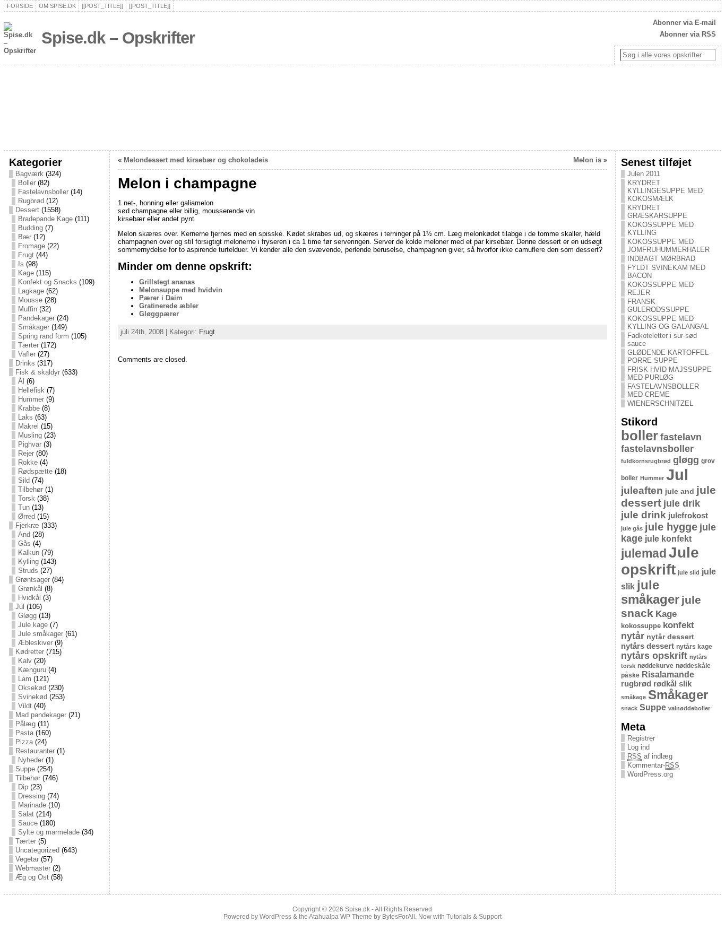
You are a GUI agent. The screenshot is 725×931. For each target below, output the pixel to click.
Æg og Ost (32, 877)
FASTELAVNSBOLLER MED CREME (663, 390)
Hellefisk (31, 390)
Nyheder (31, 760)
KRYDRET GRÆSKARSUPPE (657, 212)
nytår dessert (670, 636)
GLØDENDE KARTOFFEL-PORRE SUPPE (669, 356)
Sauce (28, 823)
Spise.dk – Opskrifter (118, 38)
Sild (24, 480)
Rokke (28, 462)
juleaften (642, 490)
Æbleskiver (35, 643)
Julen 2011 (643, 174)
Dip (23, 787)
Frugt (26, 255)
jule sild (689, 572)
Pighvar (29, 444)
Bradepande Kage (45, 219)
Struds (28, 571)
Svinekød (32, 697)
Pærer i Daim (161, 298)
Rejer (26, 453)
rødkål (665, 684)
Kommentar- (653, 765)
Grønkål (30, 589)
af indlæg (649, 756)
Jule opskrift (660, 561)
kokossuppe (641, 626)
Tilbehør (30, 489)
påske (630, 675)
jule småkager (650, 592)
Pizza (24, 742)
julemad (644, 553)
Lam (24, 679)
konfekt (678, 625)
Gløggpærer (159, 314)
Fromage (31, 246)
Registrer (641, 738)
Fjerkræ (27, 525)
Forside (20, 6)
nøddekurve (655, 665)
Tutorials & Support (474, 916)
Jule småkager (40, 634)
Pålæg (25, 724)
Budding (30, 228)
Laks (25, 417)
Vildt (25, 706)
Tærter (28, 345)
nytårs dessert (647, 646)
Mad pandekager (40, 715)
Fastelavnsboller (43, 192)
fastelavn (681, 437)
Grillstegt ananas (167, 282)
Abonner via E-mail (684, 23)
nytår (632, 636)
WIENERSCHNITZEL (660, 403)
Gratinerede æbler (168, 306)
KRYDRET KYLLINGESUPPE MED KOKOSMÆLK (665, 191)
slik (685, 684)
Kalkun (28, 552)
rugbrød (636, 684)
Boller (27, 183)
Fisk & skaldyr (37, 372)
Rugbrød (31, 201)
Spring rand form (43, 336)
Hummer (31, 399)
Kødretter (29, 652)
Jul (19, 607)
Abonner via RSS (688, 34)
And (24, 534)
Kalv (25, 661)
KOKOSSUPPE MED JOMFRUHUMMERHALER (668, 246)
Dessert (27, 210)
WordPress (275, 916)
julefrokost (688, 515)
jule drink (643, 514)
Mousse (30, 300)
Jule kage (33, 625)
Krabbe (29, 408)
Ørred (26, 516)
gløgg (686, 460)
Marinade (32, 805)
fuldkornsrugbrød (646, 461)
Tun (24, 507)
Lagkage (31, 291)
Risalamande (668, 674)
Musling (30, 435)
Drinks (25, 363)
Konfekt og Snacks (47, 282)
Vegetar (27, 859)
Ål (21, 381)
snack (629, 708)
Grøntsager (32, 580)
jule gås (632, 528)
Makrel (28, 426)
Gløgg (27, 616)
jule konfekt (668, 538)
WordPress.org (650, 774)
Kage (26, 273)
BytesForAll (398, 916)
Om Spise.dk (57, 6)
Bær (24, 237)
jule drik (681, 503)
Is (21, 264)
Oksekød (32, 688)
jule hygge (671, 527)
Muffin (27, 309)
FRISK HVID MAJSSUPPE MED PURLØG (669, 373)
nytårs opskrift (654, 655)
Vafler (27, 354)
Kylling (28, 561)
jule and (679, 491)
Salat (26, 814)
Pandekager (36, 318)
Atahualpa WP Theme (340, 916)
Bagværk (29, 174)
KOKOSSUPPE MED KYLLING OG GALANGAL (668, 322)
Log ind (638, 747)
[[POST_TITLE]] (102, 6)
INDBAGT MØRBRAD (661, 259)
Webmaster (32, 868)
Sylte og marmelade (49, 832)
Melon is (587, 160)
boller (639, 435)
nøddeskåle (693, 665)
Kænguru (32, 670)
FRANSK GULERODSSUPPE (658, 306)
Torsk (26, 498)
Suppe (25, 769)
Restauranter (35, 751)
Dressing (31, 796)
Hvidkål (29, 598)
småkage (633, 697)
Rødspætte (35, 471)
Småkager (33, 327)
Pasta (24, 733)
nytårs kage (694, 646)
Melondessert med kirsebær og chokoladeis (196, 160)
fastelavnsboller (657, 448)
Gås (24, 543)
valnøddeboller (689, 708)
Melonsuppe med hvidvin (180, 290)
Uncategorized (37, 850)
